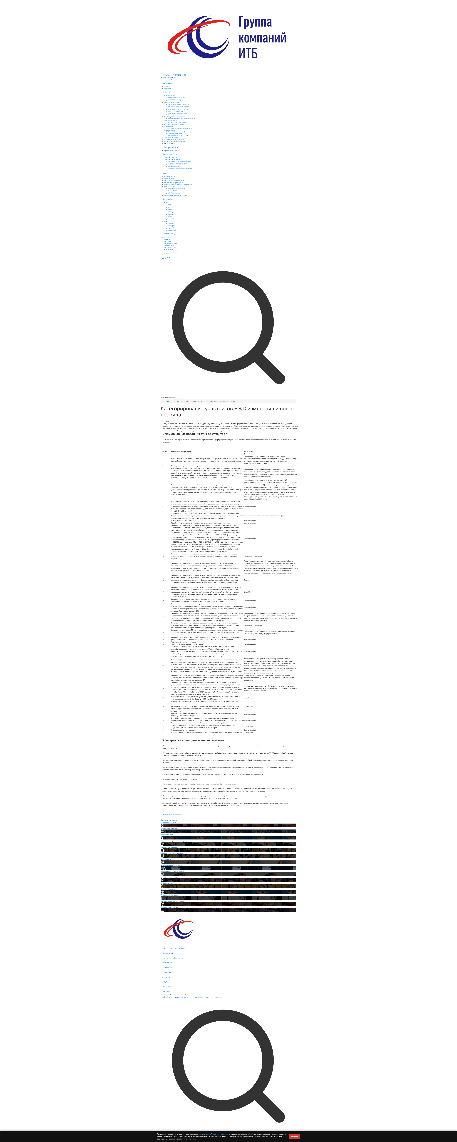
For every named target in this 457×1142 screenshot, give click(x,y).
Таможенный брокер (170, 154)
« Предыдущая (166, 814)
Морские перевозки (170, 120)
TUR (166, 79)
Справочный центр (170, 243)
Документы (166, 257)
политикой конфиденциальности (216, 1134)
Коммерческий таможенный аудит (175, 196)
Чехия (169, 204)
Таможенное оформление (173, 159)
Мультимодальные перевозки (174, 139)
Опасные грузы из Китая (175, 145)
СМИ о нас (167, 241)
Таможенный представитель (173, 948)
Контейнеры (168, 126)
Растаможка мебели (174, 166)
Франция (170, 208)
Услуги (165, 173)
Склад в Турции (172, 190)
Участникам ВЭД (168, 233)
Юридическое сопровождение (174, 181)
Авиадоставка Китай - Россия (176, 97)
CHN (170, 79)
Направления (167, 199)
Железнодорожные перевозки (174, 117)
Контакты (166, 253)
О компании (167, 83)
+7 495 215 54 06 (179, 75)
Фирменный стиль (170, 247)
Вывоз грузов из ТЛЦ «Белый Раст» (178, 109)
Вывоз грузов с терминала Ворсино (178, 113)
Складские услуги (170, 187)
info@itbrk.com (166, 75)
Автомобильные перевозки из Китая (178, 106)
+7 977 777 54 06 (193, 997)
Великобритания (172, 213)
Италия (170, 209)
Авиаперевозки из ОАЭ (174, 101)
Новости (167, 239)
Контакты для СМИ (170, 249)
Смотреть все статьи (169, 820)
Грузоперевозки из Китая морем (177, 122)
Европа (166, 202)
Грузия (169, 216)
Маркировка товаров (174, 192)
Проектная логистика (171, 151)
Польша (170, 211)
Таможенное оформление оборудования (180, 168)
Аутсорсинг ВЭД (169, 177)
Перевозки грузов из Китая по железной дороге (181, 118)
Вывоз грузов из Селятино (175, 115)
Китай (169, 228)
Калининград (171, 218)
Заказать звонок (167, 77)
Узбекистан (171, 223)
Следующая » (178, 814)
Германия (170, 214)
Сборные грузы (169, 130)
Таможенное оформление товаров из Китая (180, 170)
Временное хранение (174, 193)
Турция (170, 220)
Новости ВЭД (167, 953)
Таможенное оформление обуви (177, 163)
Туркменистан (172, 230)
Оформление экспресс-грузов (176, 188)
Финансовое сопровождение (174, 183)
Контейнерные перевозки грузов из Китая (180, 128)
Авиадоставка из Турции (175, 99)
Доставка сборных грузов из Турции (178, 135)
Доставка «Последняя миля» (174, 124)
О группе (167, 87)
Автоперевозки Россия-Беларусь (177, 108)
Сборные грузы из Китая (175, 133)
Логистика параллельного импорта (176, 141)
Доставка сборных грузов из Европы (178, 132)
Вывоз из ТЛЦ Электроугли (175, 111)
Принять (294, 1136)
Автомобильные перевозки (173, 103)
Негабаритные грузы (171, 147)
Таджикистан (171, 225)
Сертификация (169, 179)
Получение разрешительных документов (178, 185)
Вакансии (167, 89)
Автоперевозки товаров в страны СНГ (178, 104)
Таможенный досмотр (171, 157)
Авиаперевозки (169, 95)
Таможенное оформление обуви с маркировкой (181, 165)
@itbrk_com (204, 997)
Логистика (166, 92)
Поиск (163, 397)
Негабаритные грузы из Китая (176, 149)
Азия (166, 222)
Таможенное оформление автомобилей (179, 161)
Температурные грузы (171, 137)
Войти (176, 77)
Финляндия (171, 206)
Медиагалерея (169, 245)
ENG (162, 79)
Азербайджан (172, 227)
